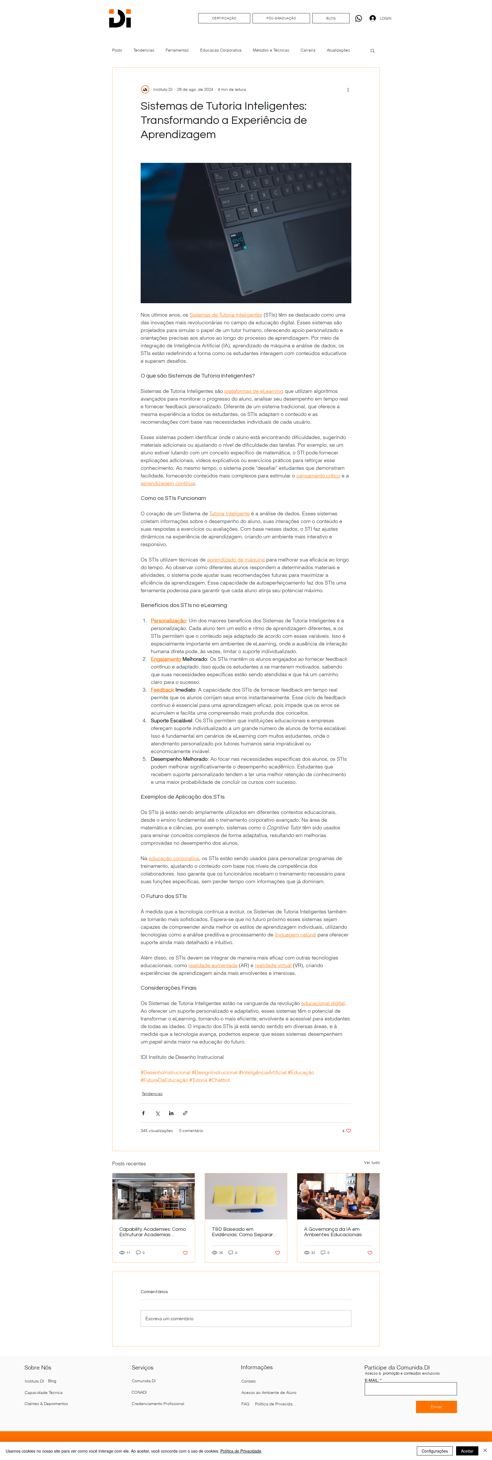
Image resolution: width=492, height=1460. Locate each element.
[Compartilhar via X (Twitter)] (157, 1113)
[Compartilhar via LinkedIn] (171, 1113)
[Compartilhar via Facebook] (143, 1113)
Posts (117, 50)
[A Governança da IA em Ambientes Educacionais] (338, 1196)
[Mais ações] (348, 89)
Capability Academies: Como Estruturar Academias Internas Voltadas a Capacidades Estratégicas (152, 1232)
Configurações (435, 1451)
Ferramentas (177, 50)
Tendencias (144, 50)
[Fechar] (485, 1450)
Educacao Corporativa (220, 50)
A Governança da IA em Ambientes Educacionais (333, 1232)
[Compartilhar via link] (185, 1113)
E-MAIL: (372, 1380)
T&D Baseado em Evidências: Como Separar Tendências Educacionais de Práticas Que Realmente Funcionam (245, 1232)
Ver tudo (372, 1162)
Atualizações (338, 50)
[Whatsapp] (358, 18)
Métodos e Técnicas (271, 50)
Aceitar (467, 1451)
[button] (372, 50)
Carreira (308, 50)
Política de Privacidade (240, 1451)
